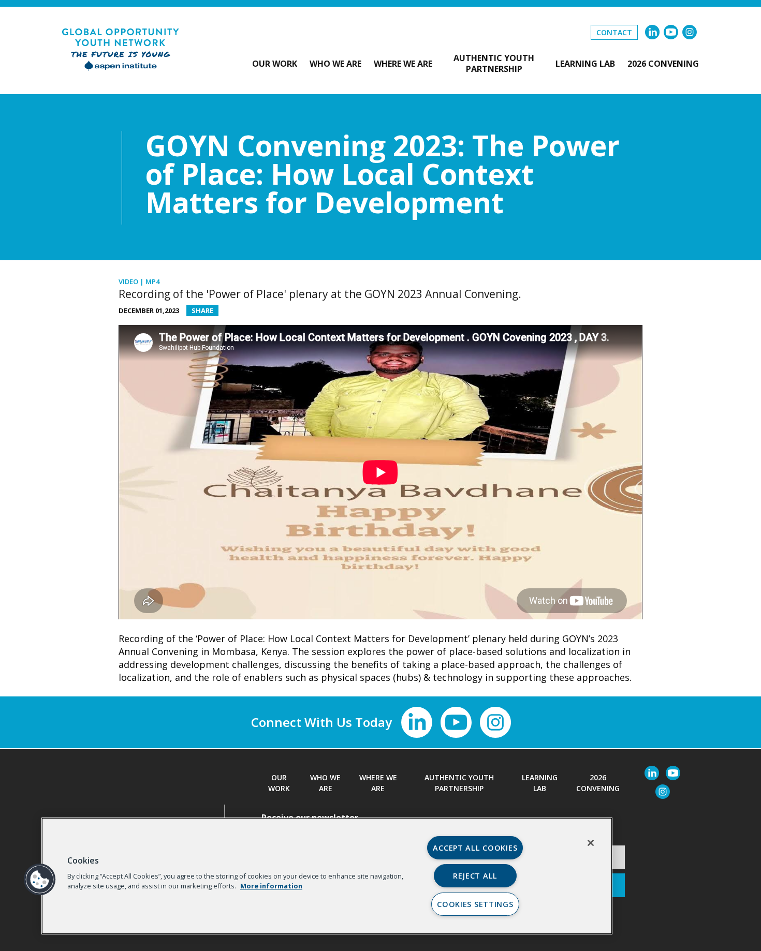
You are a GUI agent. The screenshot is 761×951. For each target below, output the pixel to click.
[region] (326, 876)
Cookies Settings (475, 904)
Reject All (475, 876)
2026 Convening (663, 63)
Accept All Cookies (475, 848)
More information (271, 885)
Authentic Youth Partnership (493, 64)
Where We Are (403, 63)
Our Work (274, 63)
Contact (614, 32)
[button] (39, 879)
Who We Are (335, 63)
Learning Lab (585, 63)
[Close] (590, 842)
